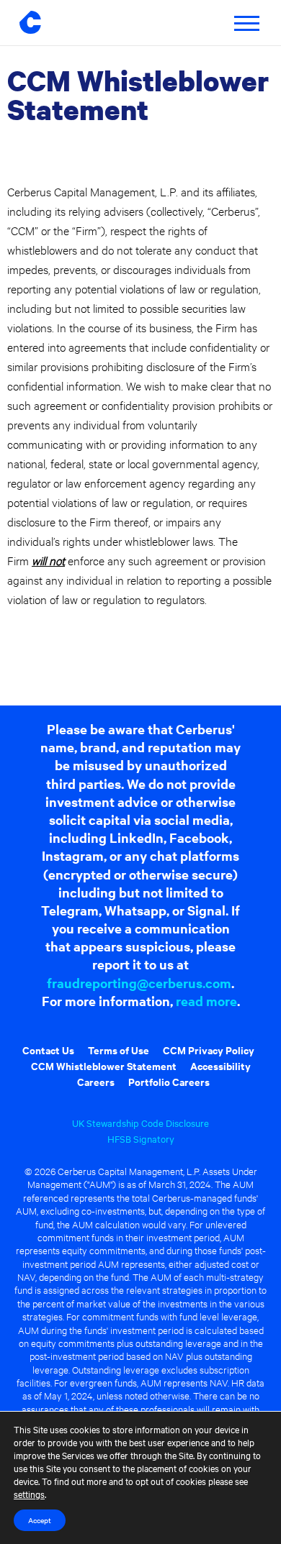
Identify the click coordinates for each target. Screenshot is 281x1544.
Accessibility (220, 1065)
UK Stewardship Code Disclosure (140, 1122)
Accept (39, 1520)
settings (29, 1493)
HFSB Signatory (140, 1138)
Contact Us (48, 1049)
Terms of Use (118, 1049)
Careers (96, 1081)
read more (206, 1001)
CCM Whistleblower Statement (104, 1065)
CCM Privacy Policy (208, 1049)
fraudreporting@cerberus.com (139, 983)
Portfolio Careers (169, 1081)
